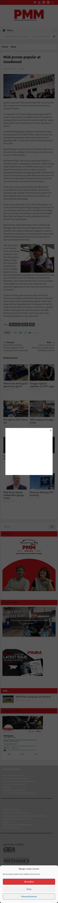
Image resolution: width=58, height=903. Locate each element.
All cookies (29, 882)
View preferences (29, 896)
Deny (29, 889)
